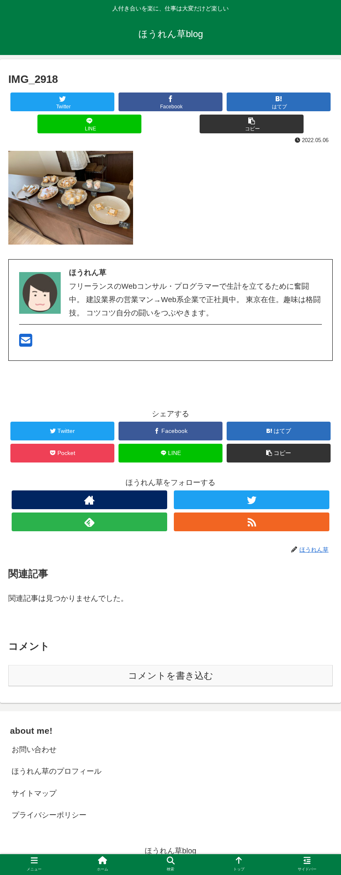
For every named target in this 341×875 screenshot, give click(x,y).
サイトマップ (34, 793)
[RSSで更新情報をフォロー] (251, 521)
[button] (315, 737)
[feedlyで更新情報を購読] (89, 521)
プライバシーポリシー (49, 815)
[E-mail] (25, 343)
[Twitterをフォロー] (251, 499)
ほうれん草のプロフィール (56, 771)
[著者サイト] (89, 499)
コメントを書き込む (170, 675)
